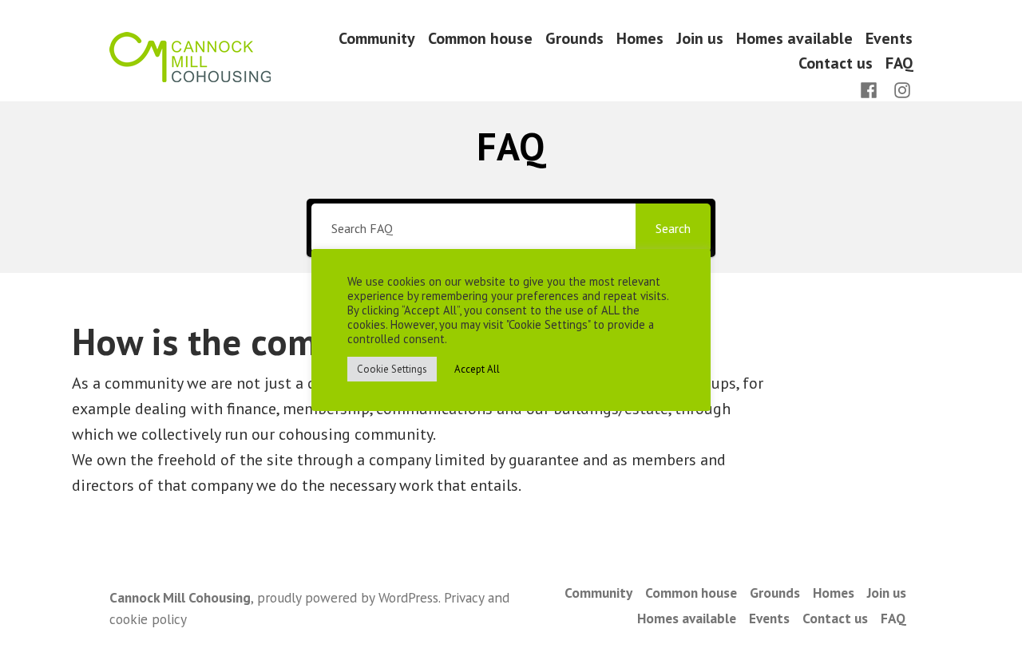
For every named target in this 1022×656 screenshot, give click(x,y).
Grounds (574, 38)
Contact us (835, 63)
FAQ (899, 63)
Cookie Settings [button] (392, 369)
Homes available (794, 38)
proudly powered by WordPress (347, 597)
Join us (699, 38)
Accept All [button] (477, 369)
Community (377, 38)
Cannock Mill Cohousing (180, 597)
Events (889, 38)
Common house (480, 38)
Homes (640, 38)
